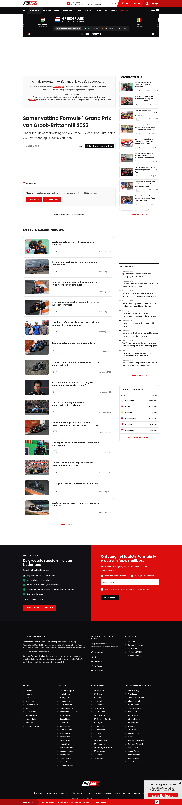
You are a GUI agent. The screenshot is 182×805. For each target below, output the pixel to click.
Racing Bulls (31, 719)
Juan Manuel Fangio (136, 740)
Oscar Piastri (65, 719)
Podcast (89, 10)
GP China (98, 694)
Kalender (67, 10)
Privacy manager (122, 793)
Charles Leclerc (66, 701)
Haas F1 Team (31, 715)
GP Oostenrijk (99, 715)
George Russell (66, 698)
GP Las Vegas (99, 751)
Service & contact (135, 645)
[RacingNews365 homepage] (24, 10)
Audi (27, 708)
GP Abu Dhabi (99, 758)
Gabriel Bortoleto (67, 765)
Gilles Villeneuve (135, 708)
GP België (98, 723)
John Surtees (133, 758)
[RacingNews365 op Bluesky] (135, 3)
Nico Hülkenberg (67, 748)
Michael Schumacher (137, 698)
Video (99, 10)
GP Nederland (99, 730)
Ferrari (28, 698)
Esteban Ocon (66, 730)
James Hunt (133, 712)
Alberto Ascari (134, 701)
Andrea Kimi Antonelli (69, 712)
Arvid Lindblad (65, 737)
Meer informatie (93, 34)
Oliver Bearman (66, 758)
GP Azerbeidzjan (100, 740)
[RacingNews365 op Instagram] (123, 3)
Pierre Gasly (65, 740)
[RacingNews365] (30, 3)
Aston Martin (31, 712)
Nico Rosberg (133, 691)
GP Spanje (98, 737)
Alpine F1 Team (32, 705)
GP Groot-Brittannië (102, 719)
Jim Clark (132, 726)
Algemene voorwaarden (57, 793)
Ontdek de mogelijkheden (39, 607)
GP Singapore (99, 744)
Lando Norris (65, 694)
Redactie (131, 641)
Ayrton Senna (133, 705)
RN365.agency (134, 656)
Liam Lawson (65, 755)
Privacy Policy (77, 793)
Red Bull (29, 691)
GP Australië (99, 691)
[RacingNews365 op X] (131, 3)
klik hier (32, 100)
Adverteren (132, 648)
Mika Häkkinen (134, 719)
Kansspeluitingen (141, 793)
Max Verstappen (51, 10)
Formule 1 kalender (40, 656)
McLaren (29, 694)
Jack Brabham (134, 755)
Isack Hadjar (65, 715)
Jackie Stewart (134, 715)
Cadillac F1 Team (33, 726)
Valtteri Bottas (66, 733)
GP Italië (97, 733)
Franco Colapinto (67, 762)
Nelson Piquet (133, 751)
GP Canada (99, 705)
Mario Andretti (134, 762)
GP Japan (98, 698)
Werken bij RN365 (135, 652)
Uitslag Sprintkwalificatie (67, 28)
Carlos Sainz (65, 723)
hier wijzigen (58, 86)
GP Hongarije (99, 726)
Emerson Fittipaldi (135, 744)
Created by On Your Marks (99, 793)
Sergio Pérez (65, 726)
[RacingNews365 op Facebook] (127, 3)
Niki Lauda (132, 730)
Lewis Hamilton (66, 705)
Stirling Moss (133, 737)
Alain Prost (132, 694)
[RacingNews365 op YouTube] (139, 3)
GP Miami (98, 701)
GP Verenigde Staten (103, 748)
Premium (124, 10)
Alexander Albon (67, 751)
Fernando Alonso (67, 708)
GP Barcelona (99, 712)
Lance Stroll (65, 744)
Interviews (111, 10)
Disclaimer (37, 793)
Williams (29, 723)
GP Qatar (98, 755)
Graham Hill (133, 748)
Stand (78, 10)
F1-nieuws (35, 10)
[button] (42, 22)
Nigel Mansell (133, 733)
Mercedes (30, 701)
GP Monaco (99, 708)
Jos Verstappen (134, 723)
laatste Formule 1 (34, 642)
